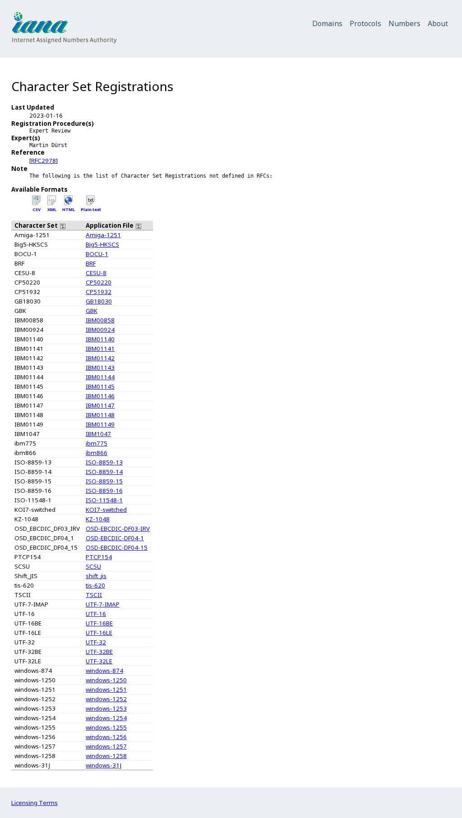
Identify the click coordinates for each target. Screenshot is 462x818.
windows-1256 (106, 737)
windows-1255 (106, 727)
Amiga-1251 (103, 235)
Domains (327, 23)
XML (51, 209)
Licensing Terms (34, 803)
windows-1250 (106, 680)
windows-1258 (106, 756)
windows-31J (103, 765)
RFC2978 (43, 160)
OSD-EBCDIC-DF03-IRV (118, 528)
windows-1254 (106, 718)
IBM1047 (98, 434)
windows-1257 (106, 746)
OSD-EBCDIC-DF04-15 (117, 547)
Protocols (365, 23)
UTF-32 (96, 642)
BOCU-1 (97, 254)
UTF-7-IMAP (103, 604)
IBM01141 (100, 349)
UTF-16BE (99, 623)
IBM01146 (100, 396)
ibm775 (96, 443)
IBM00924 (100, 330)
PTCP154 (99, 557)
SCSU (93, 566)
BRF (91, 263)
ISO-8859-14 (104, 472)
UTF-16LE (99, 633)
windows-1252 (106, 699)
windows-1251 (106, 689)
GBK (91, 311)
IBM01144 (100, 377)
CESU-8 (96, 273)
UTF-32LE (99, 661)
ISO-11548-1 (104, 500)
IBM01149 (100, 424)
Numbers (404, 23)
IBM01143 (100, 367)
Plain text (91, 209)
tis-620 (95, 585)
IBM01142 (100, 358)
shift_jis (96, 576)
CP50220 (98, 282)
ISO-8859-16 (104, 491)
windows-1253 (106, 708)
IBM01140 (100, 339)
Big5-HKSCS (102, 244)
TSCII (94, 595)
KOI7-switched (106, 510)
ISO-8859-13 (104, 462)
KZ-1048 (98, 519)
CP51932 (98, 292)
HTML (68, 209)
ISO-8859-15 (104, 481)
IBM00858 (100, 320)
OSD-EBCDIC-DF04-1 (115, 538)
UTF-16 (96, 614)
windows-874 (104, 670)
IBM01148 (100, 415)
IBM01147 (100, 405)
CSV (36, 209)
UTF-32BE (99, 652)
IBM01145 (100, 386)
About (438, 23)
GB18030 (99, 301)
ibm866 (96, 453)
